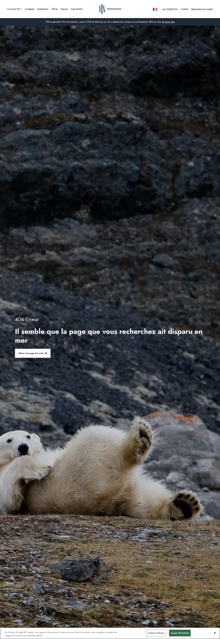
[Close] (214, 632)
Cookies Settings (156, 632)
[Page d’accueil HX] (110, 9)
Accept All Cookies (180, 632)
